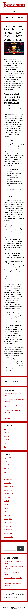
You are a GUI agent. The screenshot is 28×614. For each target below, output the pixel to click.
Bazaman (14, 5)
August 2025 (7, 497)
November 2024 (8, 530)
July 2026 (6, 461)
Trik (5, 447)
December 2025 (8, 486)
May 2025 (6, 508)
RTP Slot (6, 436)
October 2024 (8, 533)
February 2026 (8, 479)
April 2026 (7, 472)
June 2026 (6, 465)
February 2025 (8, 519)
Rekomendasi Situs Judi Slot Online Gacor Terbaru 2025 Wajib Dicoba (13, 32)
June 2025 (6, 504)
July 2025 (6, 501)
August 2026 (7, 458)
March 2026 (7, 476)
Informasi (6, 432)
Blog (5, 429)
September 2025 (8, 494)
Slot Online (7, 440)
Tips (5, 443)
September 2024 (8, 537)
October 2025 (8, 490)
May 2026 (6, 468)
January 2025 (7, 522)
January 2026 (7, 483)
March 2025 (7, 515)
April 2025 (7, 512)
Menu (15, 11)
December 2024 (8, 526)
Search (6, 545)
